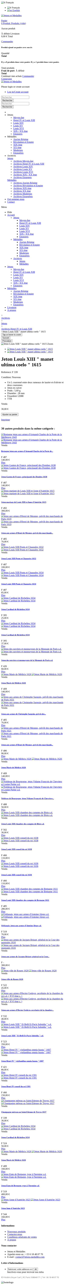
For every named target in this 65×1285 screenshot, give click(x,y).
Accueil (11, 215)
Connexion (6, 79)
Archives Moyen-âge (23, 161)
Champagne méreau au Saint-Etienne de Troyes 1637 (23, 1112)
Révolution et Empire (23, 142)
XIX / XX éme (20, 131)
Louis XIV (18, 123)
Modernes (18, 150)
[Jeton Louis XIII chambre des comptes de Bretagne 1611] (29, 890)
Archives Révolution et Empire (28, 185)
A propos (11, 310)
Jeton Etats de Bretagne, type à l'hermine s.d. (20, 1185)
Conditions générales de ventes (22, 1237)
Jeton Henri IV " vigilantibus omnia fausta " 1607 (22, 1061)
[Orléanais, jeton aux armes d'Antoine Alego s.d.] (25, 915)
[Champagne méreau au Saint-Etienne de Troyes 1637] (27, 1102)
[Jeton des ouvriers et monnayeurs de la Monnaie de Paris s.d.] (31, 650)
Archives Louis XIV (23, 166)
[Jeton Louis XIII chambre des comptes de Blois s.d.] (27, 814)
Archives (17, 258)
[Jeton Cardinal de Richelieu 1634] (18, 599)
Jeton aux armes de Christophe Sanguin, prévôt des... (23, 714)
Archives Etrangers (22, 177)
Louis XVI (18, 128)
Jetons (10, 158)
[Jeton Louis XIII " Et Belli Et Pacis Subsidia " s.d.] (26, 1025)
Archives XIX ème (22, 188)
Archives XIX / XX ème (25, 174)
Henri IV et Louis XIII (24, 120)
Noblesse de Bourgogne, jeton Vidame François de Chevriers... (27, 798)
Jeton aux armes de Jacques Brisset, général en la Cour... (25, 956)
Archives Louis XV (22, 169)
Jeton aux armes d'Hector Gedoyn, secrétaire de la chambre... (27, 1010)
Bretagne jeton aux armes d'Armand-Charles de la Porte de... (27, 451)
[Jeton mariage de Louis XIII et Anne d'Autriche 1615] (27, 492)
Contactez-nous (14, 1234)
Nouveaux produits (16, 1231)
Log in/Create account (17, 92)
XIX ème (17, 144)
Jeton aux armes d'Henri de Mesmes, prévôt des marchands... (27, 533)
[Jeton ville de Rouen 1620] (29, 970)
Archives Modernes (22, 193)
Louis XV (18, 125)
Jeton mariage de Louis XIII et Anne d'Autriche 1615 (23, 502)
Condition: (6, 377)
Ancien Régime (20, 139)
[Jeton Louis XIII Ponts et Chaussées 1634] (22, 574)
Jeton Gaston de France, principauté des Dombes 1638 (24, 477)
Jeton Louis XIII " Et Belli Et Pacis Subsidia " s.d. (22, 1036)
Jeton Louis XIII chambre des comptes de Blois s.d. (22, 824)
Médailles (11, 180)
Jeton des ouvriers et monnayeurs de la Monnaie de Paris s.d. (27, 660)
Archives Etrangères (23, 196)
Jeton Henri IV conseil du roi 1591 (16, 1086)
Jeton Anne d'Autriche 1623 (13, 1208)
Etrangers (17, 134)
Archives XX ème (22, 191)
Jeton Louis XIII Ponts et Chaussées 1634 (18, 584)
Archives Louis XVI (23, 172)
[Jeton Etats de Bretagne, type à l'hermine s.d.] (23, 1175)
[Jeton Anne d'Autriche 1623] (30, 1199)
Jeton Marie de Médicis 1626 (13, 683)
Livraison (11, 307)
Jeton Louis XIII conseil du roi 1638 (16, 849)
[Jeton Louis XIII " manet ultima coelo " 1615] (30, 349)
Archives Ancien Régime (25, 183)
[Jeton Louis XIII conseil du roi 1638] (19, 839)
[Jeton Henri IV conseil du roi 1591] (19, 1076)
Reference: (6, 372)
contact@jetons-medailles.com (29, 1257)
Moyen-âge (18, 117)
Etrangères (18, 153)
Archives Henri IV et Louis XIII (28, 164)
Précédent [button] (6, 341)
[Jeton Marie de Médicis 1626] (31, 674)
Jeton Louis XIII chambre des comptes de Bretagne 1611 (25, 900)
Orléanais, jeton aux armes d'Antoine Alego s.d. (21, 925)
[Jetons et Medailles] (11, 15)
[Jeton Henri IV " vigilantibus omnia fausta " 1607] (26, 1051)
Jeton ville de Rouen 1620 (12, 979)
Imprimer (5, 419)
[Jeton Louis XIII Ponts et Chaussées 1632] (22, 548)
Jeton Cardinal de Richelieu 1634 (15, 609)
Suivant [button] (5, 338)
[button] (10, 115)
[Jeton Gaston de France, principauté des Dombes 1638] (28, 466)
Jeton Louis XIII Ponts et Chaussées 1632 (18, 558)
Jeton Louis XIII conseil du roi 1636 (16, 875)
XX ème (17, 147)
